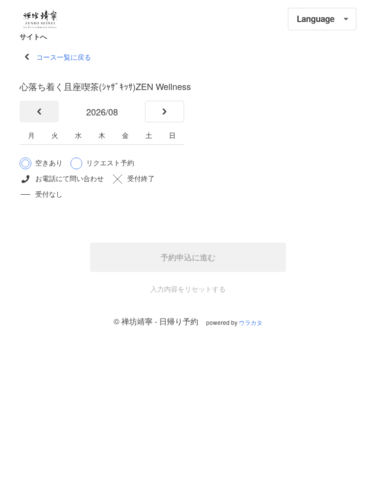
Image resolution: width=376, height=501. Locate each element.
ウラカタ (250, 322)
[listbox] (322, 19)
